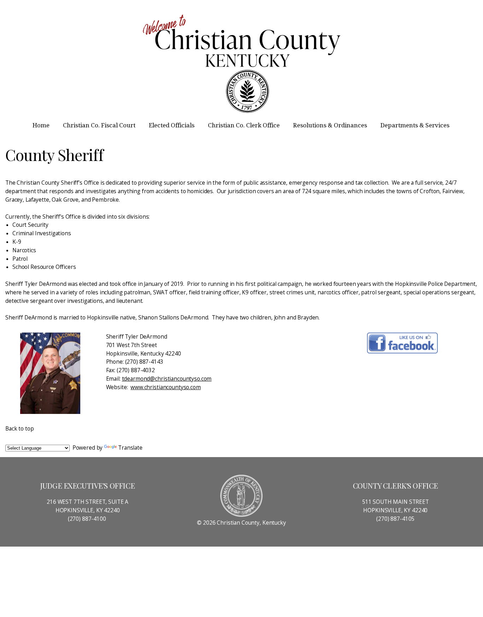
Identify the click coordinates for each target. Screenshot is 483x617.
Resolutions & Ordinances (330, 125)
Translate (130, 447)
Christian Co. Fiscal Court (100, 125)
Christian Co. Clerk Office (244, 125)
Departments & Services (415, 125)
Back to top (19, 428)
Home (42, 125)
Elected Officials (172, 125)
